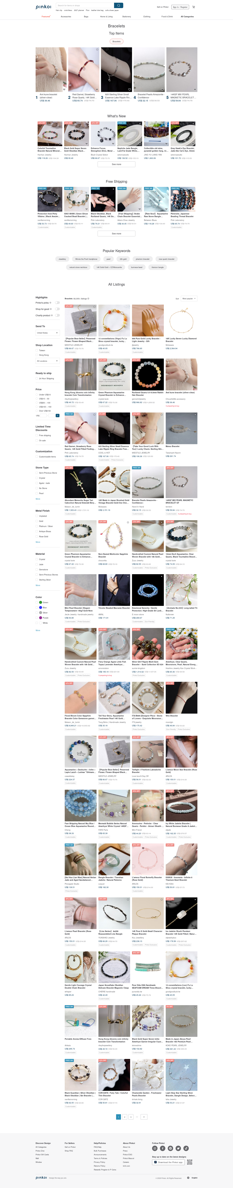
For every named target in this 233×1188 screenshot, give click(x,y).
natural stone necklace (78, 267)
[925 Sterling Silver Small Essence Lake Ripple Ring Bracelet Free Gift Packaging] (116, 69)
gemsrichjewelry (139, 398)
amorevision (103, 668)
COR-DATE (103, 1099)
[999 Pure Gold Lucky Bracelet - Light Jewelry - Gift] (148, 320)
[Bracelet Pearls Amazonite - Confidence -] (149, 69)
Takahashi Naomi (173, 452)
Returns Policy (99, 1166)
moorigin (169, 722)
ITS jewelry (136, 722)
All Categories (41, 1147)
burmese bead (136, 267)
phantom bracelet (142, 259)
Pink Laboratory (97, 220)
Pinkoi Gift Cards (42, 1155)
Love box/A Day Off (140, 776)
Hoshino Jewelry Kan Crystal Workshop (182, 668)
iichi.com (126, 1166)
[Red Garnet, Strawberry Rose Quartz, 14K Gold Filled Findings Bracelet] (83, 69)
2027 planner (79, 10)
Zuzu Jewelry (137, 560)
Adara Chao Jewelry (126, 220)
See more (116, 164)
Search (118, 5)
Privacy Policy (99, 1162)
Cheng (67, 829)
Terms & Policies (100, 1158)
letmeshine (136, 1045)
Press (125, 1151)
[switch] (48, 302)
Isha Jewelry (171, 1099)
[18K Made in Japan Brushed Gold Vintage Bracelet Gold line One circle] (114, 482)
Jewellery (62, 259)
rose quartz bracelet (166, 259)
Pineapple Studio (72, 883)
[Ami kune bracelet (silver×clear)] (51, 69)
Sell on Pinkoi (162, 7)
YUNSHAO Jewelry (106, 937)
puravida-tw (137, 991)
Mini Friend (137, 829)
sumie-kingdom (138, 668)
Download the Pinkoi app (170, 1162)
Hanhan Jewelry (44, 154)
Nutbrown (170, 614)
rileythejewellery (71, 398)
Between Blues (150, 220)
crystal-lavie (103, 398)
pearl (108, 259)
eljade (168, 829)
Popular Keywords (116, 250)
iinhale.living (137, 1099)
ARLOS (169, 776)
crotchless (68, 10)
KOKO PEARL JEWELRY (176, 1045)
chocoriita (102, 560)
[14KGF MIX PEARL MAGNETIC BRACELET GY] (181, 69)
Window (39, 1162)
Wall (37, 1158)
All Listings (116, 284)
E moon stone (138, 614)
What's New (116, 115)
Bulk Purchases (100, 1151)
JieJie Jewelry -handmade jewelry (79, 614)
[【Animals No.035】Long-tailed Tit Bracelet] (182, 590)
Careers (126, 1162)
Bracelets (117, 41)
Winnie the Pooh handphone (86, 259)
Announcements (100, 1155)
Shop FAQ (69, 1151)
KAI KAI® (170, 883)
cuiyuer (101, 883)
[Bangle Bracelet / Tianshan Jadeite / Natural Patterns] (114, 859)
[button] (57, 415)
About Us (126, 1147)
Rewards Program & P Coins (105, 1170)
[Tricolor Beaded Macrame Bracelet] (114, 590)
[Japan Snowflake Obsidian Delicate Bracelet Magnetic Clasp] (114, 967)
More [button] (38, 498)
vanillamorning (44, 220)
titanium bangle (158, 267)
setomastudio (123, 154)
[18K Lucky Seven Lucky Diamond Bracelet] (182, 320)
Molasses (170, 345)
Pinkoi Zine (40, 1151)
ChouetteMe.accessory (175, 398)
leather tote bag (97, 10)
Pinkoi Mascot (128, 1158)
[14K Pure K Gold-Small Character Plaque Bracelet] (148, 913)
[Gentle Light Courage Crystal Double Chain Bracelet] (81, 967)
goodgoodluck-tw (105, 345)
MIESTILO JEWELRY (74, 345)
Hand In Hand (138, 506)
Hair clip (59, 10)
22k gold (123, 259)
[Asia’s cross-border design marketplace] (43, 7)
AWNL (101, 614)
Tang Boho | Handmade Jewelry (112, 722)
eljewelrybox (171, 937)
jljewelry (135, 345)
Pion (87, 10)
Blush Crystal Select (99, 154)
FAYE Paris (103, 829)
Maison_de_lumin (72, 506)
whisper (68, 991)
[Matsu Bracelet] (182, 428)
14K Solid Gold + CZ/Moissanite (109, 267)
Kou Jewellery (138, 937)
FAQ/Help (97, 1147)
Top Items (116, 32)
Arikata (68, 1045)
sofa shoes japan (112, 10)
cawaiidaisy (69, 776)
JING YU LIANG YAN (153, 154)
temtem (169, 506)
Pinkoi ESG (127, 1155)
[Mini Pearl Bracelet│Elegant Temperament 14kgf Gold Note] (81, 590)
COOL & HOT (104, 452)
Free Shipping (116, 181)
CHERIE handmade (106, 991)
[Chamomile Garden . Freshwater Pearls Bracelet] (148, 1075)
